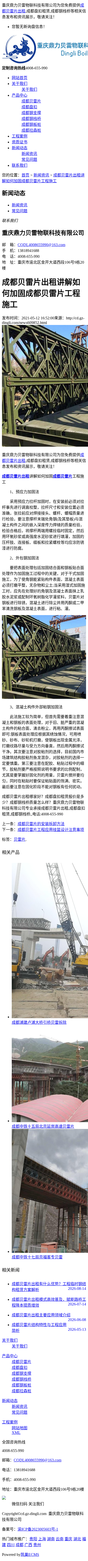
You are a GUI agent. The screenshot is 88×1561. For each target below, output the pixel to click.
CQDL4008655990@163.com (41, 245)
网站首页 (19, 78)
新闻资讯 (29, 154)
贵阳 (33, 1539)
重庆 (68, 1539)
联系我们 (19, 165)
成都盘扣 (29, 107)
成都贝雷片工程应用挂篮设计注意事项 (51, 830)
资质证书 (19, 142)
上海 (42, 1539)
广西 (28, 1545)
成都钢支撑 (31, 113)
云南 (60, 1539)
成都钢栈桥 (31, 119)
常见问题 (29, 159)
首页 (25, 175)
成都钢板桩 (31, 124)
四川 (11, 1545)
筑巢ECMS (30, 1554)
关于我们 (19, 84)
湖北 (77, 1539)
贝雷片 (19, 839)
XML (16, 1433)
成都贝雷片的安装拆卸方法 (41, 824)
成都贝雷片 (31, 101)
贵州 (37, 1545)
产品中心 (19, 95)
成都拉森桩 (31, 130)
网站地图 (19, 1428)
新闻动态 (19, 148)
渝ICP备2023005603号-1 (38, 1529)
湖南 (51, 1539)
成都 (19, 1545)
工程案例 (19, 136)
